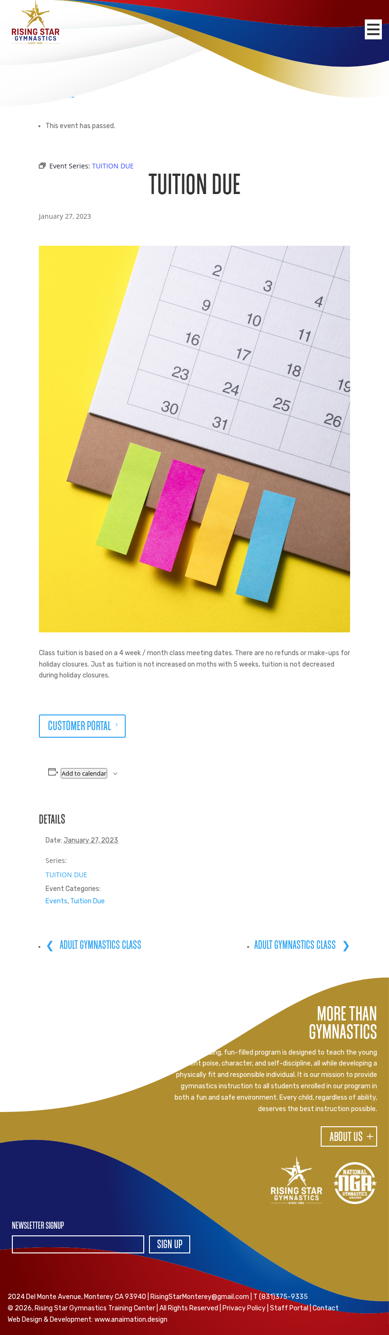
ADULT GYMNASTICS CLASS (99, 945)
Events (56, 901)
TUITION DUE (66, 874)
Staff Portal (289, 1308)
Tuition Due (87, 901)
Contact (326, 1308)
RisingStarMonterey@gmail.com (199, 1297)
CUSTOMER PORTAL (79, 726)
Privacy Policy (244, 1308)
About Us (346, 1137)
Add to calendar (84, 773)
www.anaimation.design (130, 1320)
